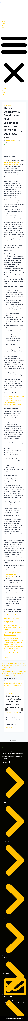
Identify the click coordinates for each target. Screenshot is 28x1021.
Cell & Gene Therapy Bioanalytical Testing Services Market (13, 627)
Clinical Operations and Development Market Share (13, 646)
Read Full (9, 727)
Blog (3, 23)
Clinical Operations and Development (11, 574)
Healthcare (7, 105)
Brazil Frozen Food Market (12, 618)
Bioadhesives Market (11, 615)
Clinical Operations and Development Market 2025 (13, 642)
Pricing (4, 28)
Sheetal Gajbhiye (10, 140)
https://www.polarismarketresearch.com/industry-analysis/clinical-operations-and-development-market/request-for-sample (14, 400)
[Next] (22, 709)
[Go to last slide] (6, 709)
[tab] (10, 740)
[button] (14, 59)
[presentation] (14, 685)
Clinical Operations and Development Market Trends (14, 655)
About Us (5, 26)
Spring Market (8, 622)
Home (4, 21)
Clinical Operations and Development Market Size (13, 651)
